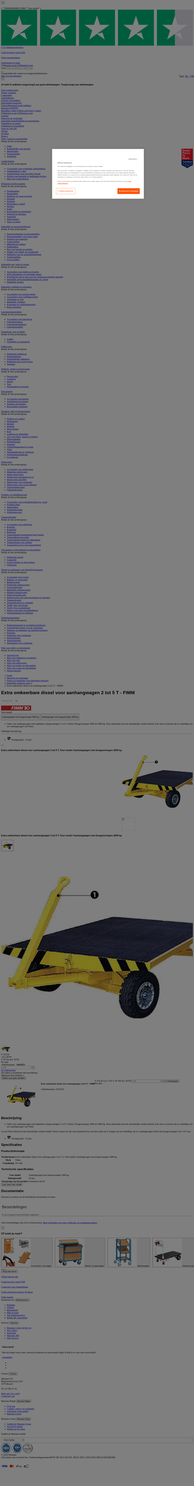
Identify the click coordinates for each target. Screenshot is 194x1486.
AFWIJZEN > (133, 159)
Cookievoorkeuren (65, 191)
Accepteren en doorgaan (128, 191)
